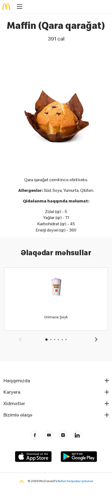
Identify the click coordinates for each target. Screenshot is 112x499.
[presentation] (20, 339)
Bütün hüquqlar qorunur (75, 481)
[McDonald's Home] (6, 6)
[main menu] (18, 7)
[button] (46, 339)
